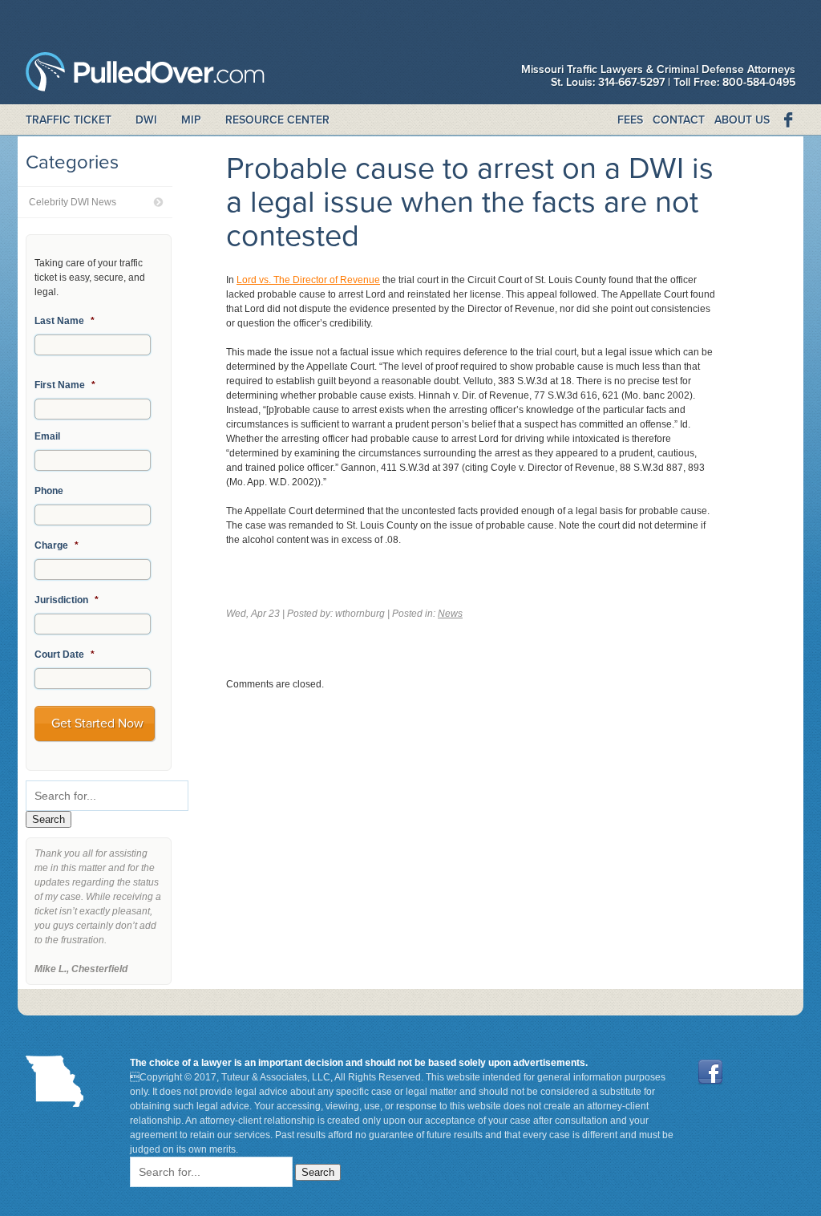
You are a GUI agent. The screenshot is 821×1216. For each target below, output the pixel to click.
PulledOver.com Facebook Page (787, 120)
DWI (146, 120)
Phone (48, 491)
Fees (630, 120)
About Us (742, 120)
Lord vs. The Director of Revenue (308, 280)
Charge (56, 545)
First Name (64, 385)
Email (47, 436)
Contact (679, 120)
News (450, 613)
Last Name (64, 320)
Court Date (64, 654)
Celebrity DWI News (72, 202)
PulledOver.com (145, 75)
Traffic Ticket (68, 120)
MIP (191, 120)
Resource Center (277, 120)
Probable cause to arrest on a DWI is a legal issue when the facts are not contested (470, 202)
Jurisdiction (66, 600)
